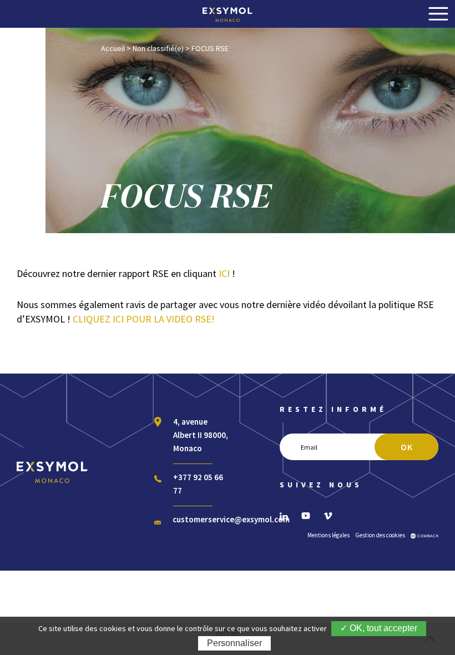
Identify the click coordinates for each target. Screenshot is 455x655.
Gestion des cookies (380, 535)
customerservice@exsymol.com (231, 519)
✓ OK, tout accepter (378, 628)
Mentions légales (328, 535)
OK (407, 446)
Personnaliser (234, 643)
